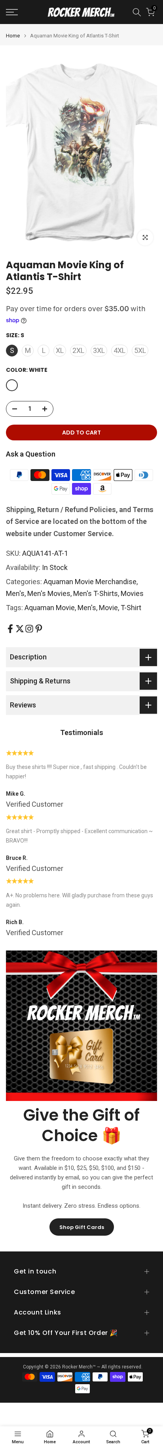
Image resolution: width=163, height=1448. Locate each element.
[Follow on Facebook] (10, 628)
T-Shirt (131, 607)
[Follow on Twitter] (19, 628)
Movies (132, 593)
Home (13, 35)
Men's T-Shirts (95, 593)
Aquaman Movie (50, 607)
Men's (15, 593)
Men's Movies (48, 593)
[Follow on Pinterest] (38, 628)
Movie (108, 607)
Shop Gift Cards (81, 1227)
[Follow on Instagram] (29, 628)
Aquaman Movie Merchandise (90, 581)
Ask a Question (30, 454)
